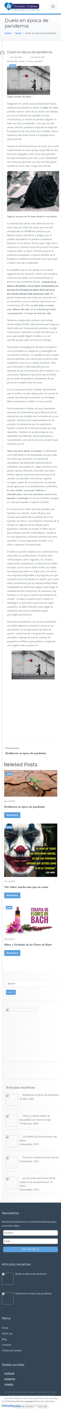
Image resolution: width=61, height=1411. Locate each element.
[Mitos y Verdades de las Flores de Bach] (30, 919)
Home (8, 33)
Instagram (9, 1378)
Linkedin (8, 1384)
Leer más (42, 1406)
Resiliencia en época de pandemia (25, 753)
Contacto (6, 1344)
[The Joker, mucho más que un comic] (30, 850)
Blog (4, 1339)
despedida (12, 61)
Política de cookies (12, 1350)
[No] (57, 1399)
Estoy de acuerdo (24, 1406)
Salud (18, 33)
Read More (12, 815)
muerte (29, 61)
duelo (22, 61)
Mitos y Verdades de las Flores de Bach (28, 944)
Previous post (12, 748)
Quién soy (7, 1333)
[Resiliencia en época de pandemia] (30, 783)
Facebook (9, 1373)
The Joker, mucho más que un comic (26, 887)
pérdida (39, 61)
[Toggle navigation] (53, 6)
